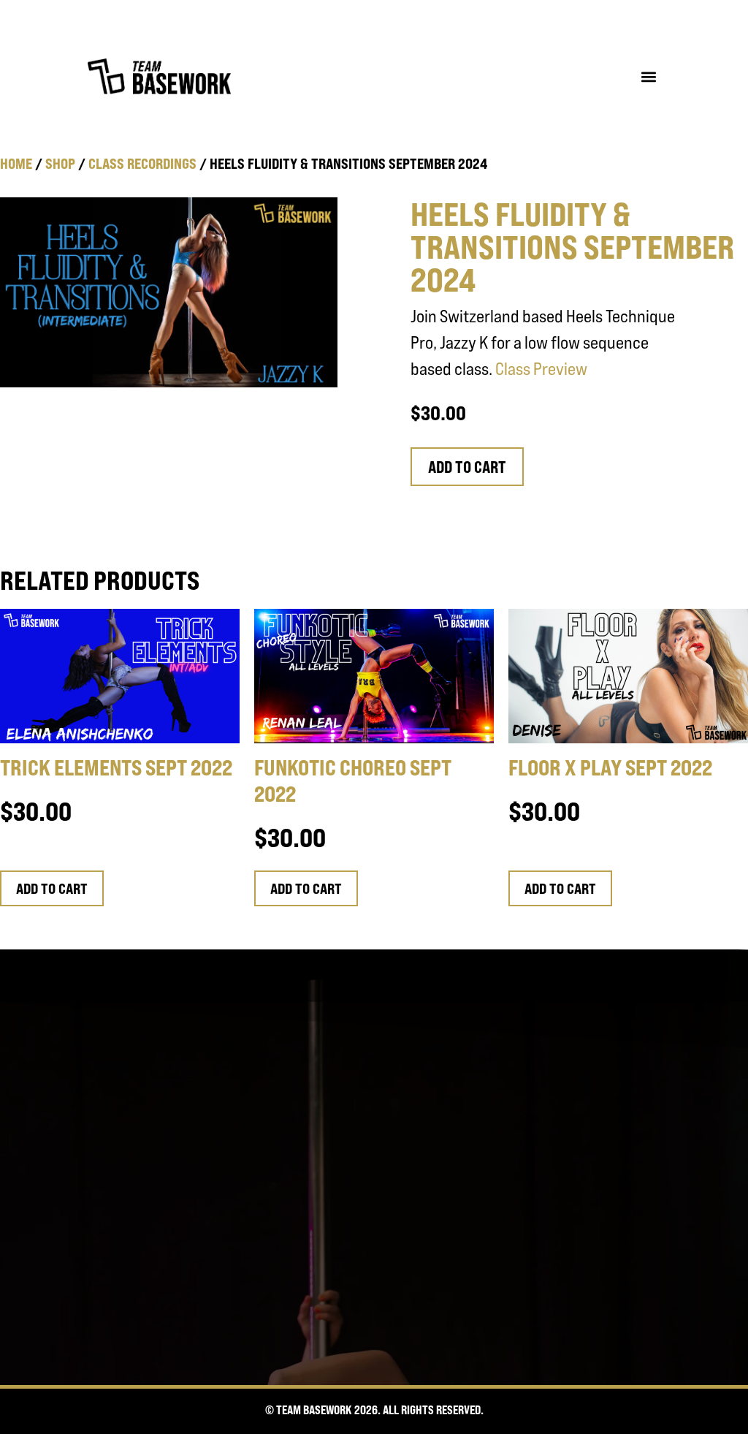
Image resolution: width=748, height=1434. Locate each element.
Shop (60, 163)
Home (16, 163)
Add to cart (467, 467)
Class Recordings (142, 163)
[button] (648, 76)
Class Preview (541, 368)
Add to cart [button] (52, 888)
